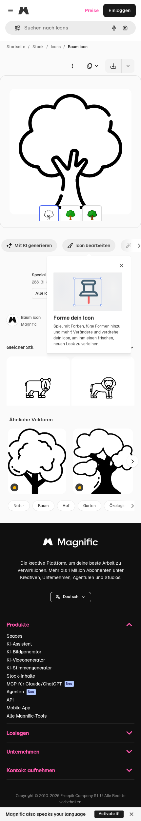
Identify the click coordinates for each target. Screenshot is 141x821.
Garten (89, 505)
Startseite (16, 46)
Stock (38, 46)
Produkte (18, 624)
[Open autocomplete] (15, 28)
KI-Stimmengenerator (29, 668)
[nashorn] (38, 388)
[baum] (49, 215)
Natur (18, 505)
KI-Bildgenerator (24, 652)
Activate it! (109, 813)
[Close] (131, 814)
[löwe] (103, 388)
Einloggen (120, 10)
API (10, 700)
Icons (56, 46)
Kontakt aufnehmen (31, 770)
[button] (70, 597)
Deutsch (70, 596)
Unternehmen (23, 751)
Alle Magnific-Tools (27, 716)
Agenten (20, 692)
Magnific (29, 324)
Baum (43, 505)
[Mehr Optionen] (72, 65)
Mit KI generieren (33, 245)
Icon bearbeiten (92, 245)
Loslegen (18, 732)
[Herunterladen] (113, 66)
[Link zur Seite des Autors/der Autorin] (12, 321)
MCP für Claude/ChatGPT (39, 684)
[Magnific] (70, 543)
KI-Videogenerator (26, 660)
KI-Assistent (19, 644)
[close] (121, 266)
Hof (66, 505)
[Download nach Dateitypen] (93, 66)
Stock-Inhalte (21, 676)
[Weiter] (132, 461)
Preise (92, 10)
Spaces (14, 636)
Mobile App (18, 708)
